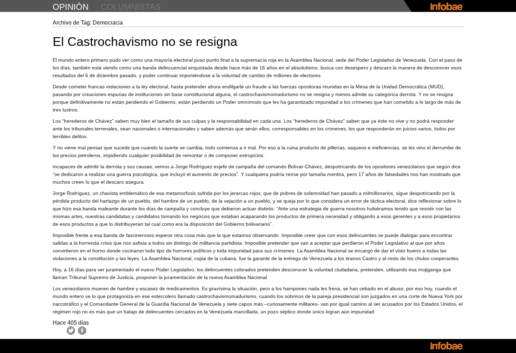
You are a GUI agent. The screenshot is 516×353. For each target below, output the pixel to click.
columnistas (131, 7)
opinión (70, 7)
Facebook (82, 330)
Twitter (71, 330)
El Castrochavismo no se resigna (145, 41)
